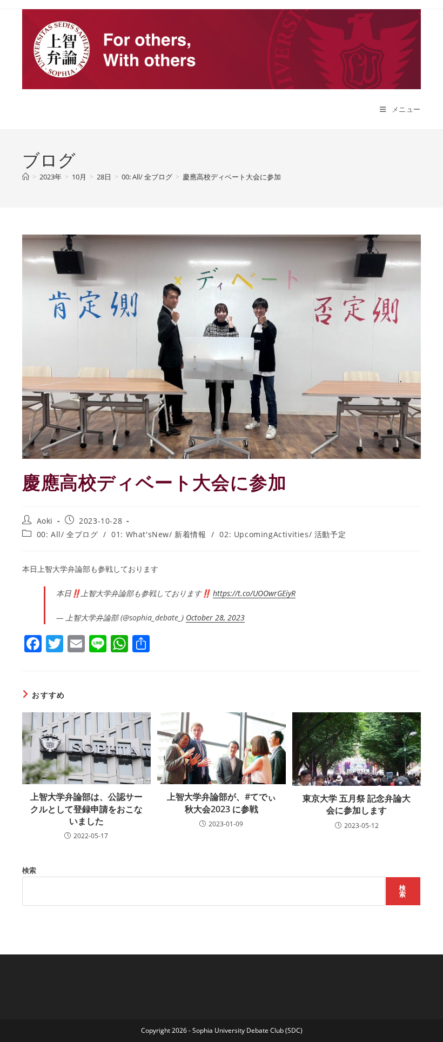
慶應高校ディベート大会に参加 (232, 177)
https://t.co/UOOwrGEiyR (254, 593)
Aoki (45, 521)
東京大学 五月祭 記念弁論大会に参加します (357, 804)
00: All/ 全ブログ (67, 534)
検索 (29, 870)
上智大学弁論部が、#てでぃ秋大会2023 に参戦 (221, 802)
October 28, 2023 (215, 617)
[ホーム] (25, 177)
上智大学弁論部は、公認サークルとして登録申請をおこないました (86, 809)
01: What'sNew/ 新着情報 (158, 534)
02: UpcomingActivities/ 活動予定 (282, 534)
